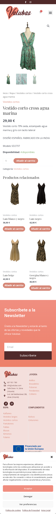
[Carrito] (40, 12)
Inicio (5, 93)
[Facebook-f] (26, 2)
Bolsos (31, 416)
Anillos (32, 380)
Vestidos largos (10, 416)
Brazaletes (34, 383)
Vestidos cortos (24, 93)
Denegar (28, 496)
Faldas (6, 427)
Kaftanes (7, 413)
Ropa (12, 93)
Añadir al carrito (25, 160)
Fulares (6, 437)
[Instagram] (30, 2)
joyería (33, 374)
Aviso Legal (45, 510)
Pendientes (34, 390)
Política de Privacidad (31, 510)
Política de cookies (13, 510)
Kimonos (7, 433)
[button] (51, 457)
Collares (32, 394)
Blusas (6, 430)
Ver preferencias (28, 504)
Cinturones (33, 420)
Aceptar (28, 488)
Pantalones (8, 423)
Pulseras (33, 387)
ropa (5, 407)
